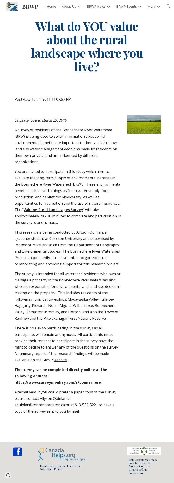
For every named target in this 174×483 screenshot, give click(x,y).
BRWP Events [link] (126, 6)
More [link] (151, 6)
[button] (168, 6)
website (60, 359)
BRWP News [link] (96, 6)
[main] (87, 46)
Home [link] (51, 6)
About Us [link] (69, 6)
